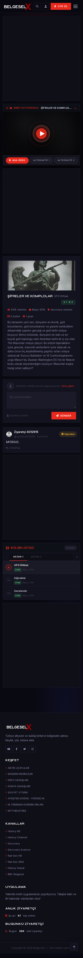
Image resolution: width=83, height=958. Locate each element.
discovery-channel (61, 309)
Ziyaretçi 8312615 (26, 431)
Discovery (14, 843)
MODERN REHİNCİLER (20, 773)
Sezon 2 (36, 556)
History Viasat (16, 867)
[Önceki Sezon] (6, 557)
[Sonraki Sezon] (76, 557)
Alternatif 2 (66, 160)
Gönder (65, 415)
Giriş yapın (67, 385)
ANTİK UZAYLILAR (18, 767)
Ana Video (18, 160)
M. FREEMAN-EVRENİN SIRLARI (25, 804)
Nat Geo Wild (16, 861)
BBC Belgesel (16, 874)
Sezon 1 (18, 556)
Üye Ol (63, 6)
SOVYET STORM (18, 792)
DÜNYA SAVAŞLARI (19, 786)
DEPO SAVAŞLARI (18, 780)
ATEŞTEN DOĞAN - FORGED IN (26, 798)
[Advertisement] (41, 58)
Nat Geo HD (15, 855)
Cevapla (14, 448)
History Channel (17, 837)
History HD (14, 831)
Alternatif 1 (41, 160)
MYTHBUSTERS (17, 810)
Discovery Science (19, 849)
